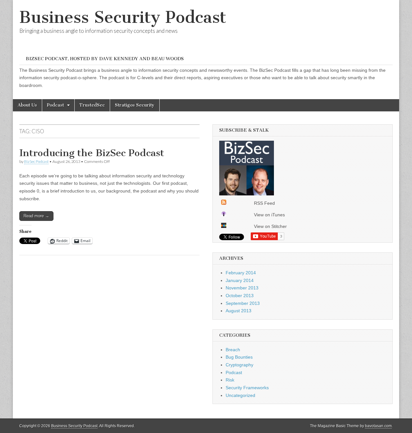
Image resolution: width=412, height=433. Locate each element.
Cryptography (239, 364)
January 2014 (240, 280)
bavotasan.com (378, 426)
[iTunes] (223, 214)
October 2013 (240, 295)
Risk (230, 379)
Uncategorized (240, 395)
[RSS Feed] (223, 203)
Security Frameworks (247, 387)
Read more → (36, 215)
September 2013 (243, 303)
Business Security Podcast (122, 17)
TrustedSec (92, 105)
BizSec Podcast (36, 161)
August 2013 (238, 310)
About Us (27, 105)
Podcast (55, 105)
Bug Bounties (239, 357)
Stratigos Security (134, 105)
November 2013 (242, 287)
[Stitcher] (223, 226)
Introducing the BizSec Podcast (91, 153)
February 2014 (241, 272)
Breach (233, 349)
